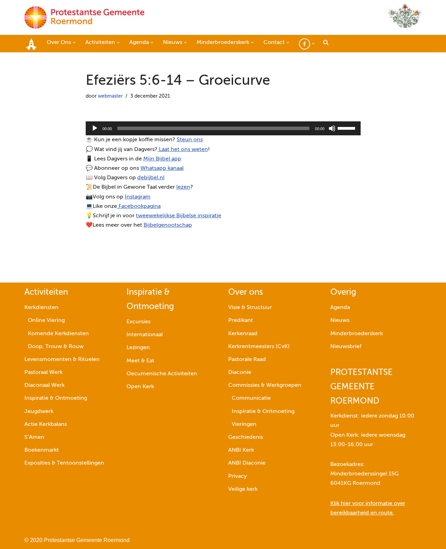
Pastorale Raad (247, 359)
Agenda (340, 307)
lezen (183, 187)
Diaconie (239, 372)
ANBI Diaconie (247, 463)
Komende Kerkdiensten (58, 334)
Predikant (240, 320)
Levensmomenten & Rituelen (62, 359)
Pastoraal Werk (43, 372)
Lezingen (138, 348)
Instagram (138, 197)
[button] (74, 42)
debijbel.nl (150, 178)
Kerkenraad (242, 334)
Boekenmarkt (41, 450)
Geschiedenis (245, 437)
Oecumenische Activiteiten (161, 374)
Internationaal (144, 335)
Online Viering (46, 320)
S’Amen (34, 437)
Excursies (138, 322)
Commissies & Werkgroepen (264, 385)
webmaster (110, 96)
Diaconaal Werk (44, 385)
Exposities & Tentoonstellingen (64, 463)
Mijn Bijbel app (162, 159)
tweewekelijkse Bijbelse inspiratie (178, 216)
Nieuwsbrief (345, 346)
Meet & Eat (140, 361)
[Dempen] (332, 128)
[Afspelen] (94, 128)
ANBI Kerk (241, 450)
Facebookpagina (139, 206)
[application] (223, 128)
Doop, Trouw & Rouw (56, 346)
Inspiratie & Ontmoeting (55, 398)
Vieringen (244, 424)
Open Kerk (140, 387)
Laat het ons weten (182, 149)
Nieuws (339, 320)
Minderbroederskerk (356, 334)
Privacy (237, 476)
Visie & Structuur (250, 307)
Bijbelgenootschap (168, 225)
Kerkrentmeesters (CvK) (259, 346)
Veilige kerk (242, 489)
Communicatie (251, 398)
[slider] (347, 127)
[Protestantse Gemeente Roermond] (84, 17)
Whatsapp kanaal (162, 168)
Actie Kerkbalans (45, 424)
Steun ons (190, 140)
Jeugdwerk (38, 411)
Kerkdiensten (41, 307)
